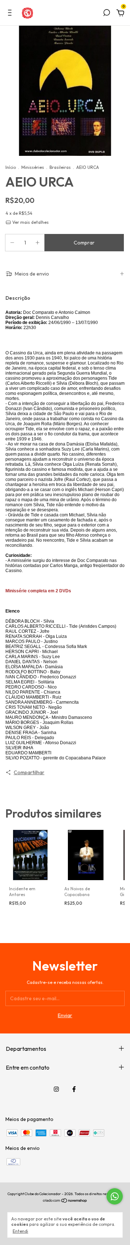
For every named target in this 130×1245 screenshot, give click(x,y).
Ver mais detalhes (30, 222)
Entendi (20, 1231)
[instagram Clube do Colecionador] (56, 1089)
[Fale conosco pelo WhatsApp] (115, 1196)
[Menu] (11, 14)
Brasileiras (60, 167)
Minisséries (32, 167)
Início (10, 167)
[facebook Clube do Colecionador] (74, 1089)
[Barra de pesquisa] (106, 14)
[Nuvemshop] (65, 1201)
